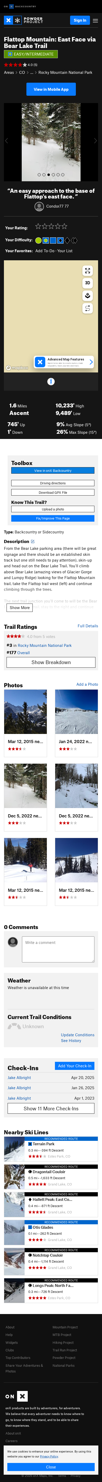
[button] (9, 142)
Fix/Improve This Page (53, 518)
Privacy (76, 1475)
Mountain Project (65, 1327)
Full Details (88, 625)
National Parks (64, 1365)
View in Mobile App (51, 89)
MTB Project (62, 1335)
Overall (23, 652)
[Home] (26, 20)
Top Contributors (17, 1358)
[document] (51, 1460)
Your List (64, 250)
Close (51, 1467)
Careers (11, 1441)
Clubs (9, 1350)
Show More (20, 607)
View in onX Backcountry (52, 470)
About (9, 1327)
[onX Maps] (16, 1400)
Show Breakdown (51, 662)
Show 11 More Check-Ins (51, 1108)
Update (77, 1034)
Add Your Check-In (75, 1065)
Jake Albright (19, 1077)
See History (71, 1040)
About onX (13, 1433)
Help (9, 1335)
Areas (9, 72)
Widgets (11, 1342)
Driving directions (53, 483)
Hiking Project (63, 1342)
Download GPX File (53, 492)
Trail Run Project (65, 1350)
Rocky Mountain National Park (65, 72)
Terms (62, 1475)
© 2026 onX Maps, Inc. (37, 1475)
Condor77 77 (57, 206)
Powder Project (64, 1358)
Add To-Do (44, 250)
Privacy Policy (49, 1456)
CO (22, 72)
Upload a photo (53, 509)
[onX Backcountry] (20, 7)
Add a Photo (87, 684)
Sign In (80, 20)
